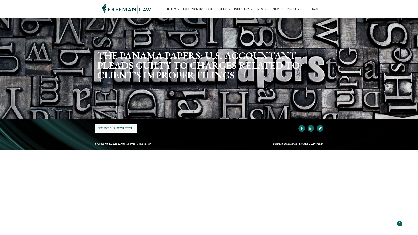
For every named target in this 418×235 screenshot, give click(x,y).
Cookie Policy (144, 143)
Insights (293, 9)
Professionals (193, 9)
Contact (312, 9)
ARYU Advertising (313, 143)
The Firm (170, 9)
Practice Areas (216, 9)
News (276, 9)
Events (261, 9)
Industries (241, 9)
